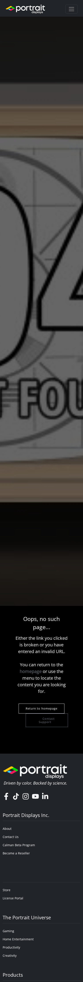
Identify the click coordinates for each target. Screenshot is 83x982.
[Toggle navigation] (71, 9)
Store (6, 890)
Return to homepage (42, 708)
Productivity (11, 947)
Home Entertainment (18, 939)
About (7, 828)
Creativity (10, 955)
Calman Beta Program (19, 845)
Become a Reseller (16, 853)
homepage (31, 671)
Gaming (8, 931)
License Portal (13, 898)
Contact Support (47, 720)
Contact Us (11, 837)
